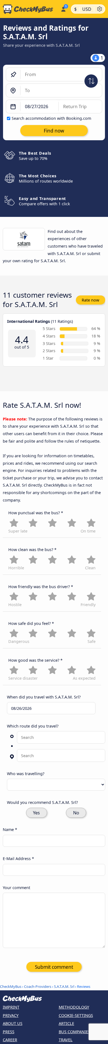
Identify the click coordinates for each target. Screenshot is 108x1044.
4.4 (22, 340)
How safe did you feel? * (31, 623)
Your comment (16, 887)
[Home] (29, 9)
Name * (10, 829)
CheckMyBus (10, 986)
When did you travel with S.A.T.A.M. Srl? (44, 697)
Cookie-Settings (76, 1015)
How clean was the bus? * (32, 549)
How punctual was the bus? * (35, 512)
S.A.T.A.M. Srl (64, 986)
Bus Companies (74, 1031)
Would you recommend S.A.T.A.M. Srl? (42, 802)
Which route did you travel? (32, 726)
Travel (66, 1039)
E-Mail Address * (18, 858)
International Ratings (28, 321)
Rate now (90, 300)
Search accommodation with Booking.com (51, 118)
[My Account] (63, 8)
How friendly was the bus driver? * (40, 586)
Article (66, 1023)
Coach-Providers (37, 986)
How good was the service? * (35, 660)
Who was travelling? (25, 773)
